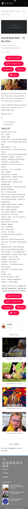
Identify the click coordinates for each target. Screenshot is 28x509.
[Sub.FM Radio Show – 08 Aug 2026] (14, 347)
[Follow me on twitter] (21, 463)
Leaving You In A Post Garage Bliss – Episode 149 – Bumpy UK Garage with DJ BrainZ (13, 288)
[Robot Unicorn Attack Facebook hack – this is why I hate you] (5, 494)
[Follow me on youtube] (3, 466)
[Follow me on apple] (3, 463)
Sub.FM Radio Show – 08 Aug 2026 (14, 359)
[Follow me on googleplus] (10, 463)
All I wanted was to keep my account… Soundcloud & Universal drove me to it (17, 487)
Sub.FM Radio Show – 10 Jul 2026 (14, 408)
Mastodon (5, 469)
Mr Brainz (4, 45)
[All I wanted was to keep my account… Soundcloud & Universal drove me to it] (5, 488)
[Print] (8, 52)
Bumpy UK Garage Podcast (7, 48)
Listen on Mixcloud (10, 122)
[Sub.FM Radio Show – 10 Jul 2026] (14, 397)
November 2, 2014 (13, 45)
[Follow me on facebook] (7, 463)
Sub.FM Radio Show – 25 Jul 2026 (14, 383)
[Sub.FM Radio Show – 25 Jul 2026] (14, 372)
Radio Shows (17, 48)
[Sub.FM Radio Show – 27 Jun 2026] (14, 421)
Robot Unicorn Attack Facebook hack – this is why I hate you (17, 492)
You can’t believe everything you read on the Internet (16, 499)
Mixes (14, 48)
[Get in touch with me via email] (11, 328)
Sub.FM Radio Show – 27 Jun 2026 (14, 433)
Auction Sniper (5, 473)
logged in (13, 448)
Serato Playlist (9, 124)
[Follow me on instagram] (14, 463)
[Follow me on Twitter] (8, 328)
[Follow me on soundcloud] (7, 466)
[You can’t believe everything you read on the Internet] (5, 501)
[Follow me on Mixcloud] (18, 463)
